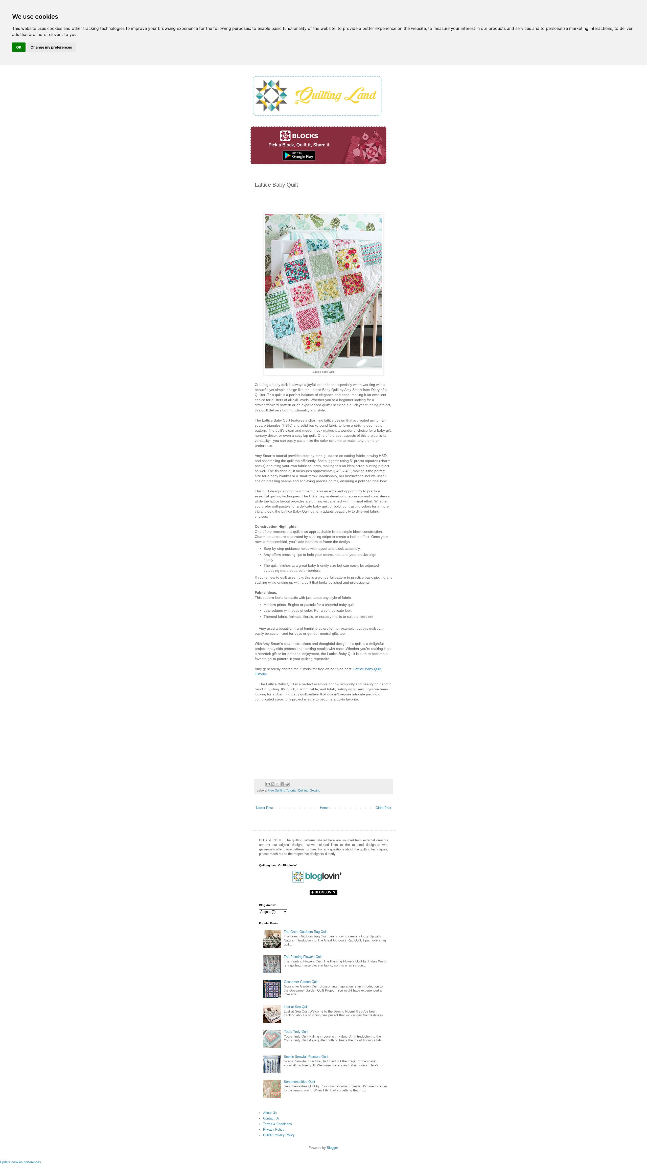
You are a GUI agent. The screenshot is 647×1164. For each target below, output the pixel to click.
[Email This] (267, 784)
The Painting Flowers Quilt (303, 957)
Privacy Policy (273, 1129)
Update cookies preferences (20, 1162)
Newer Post (264, 808)
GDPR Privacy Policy (279, 1135)
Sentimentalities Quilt (299, 1082)
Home (324, 808)
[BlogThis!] (272, 784)
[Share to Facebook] (282, 784)
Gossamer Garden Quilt (301, 982)
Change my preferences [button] (51, 47)
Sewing (315, 790)
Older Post (383, 808)
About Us (270, 1113)
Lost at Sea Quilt (296, 1007)
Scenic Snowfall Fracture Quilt (306, 1057)
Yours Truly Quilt (296, 1032)
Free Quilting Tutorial (282, 790)
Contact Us (271, 1118)
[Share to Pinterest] (287, 784)
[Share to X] (277, 784)
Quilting (303, 790)
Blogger (332, 1148)
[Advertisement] (314, 201)
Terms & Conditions (277, 1124)
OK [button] (18, 47)
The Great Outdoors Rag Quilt (306, 932)
